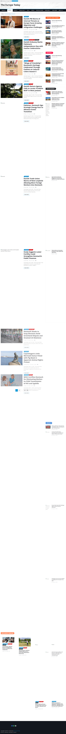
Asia (28, 10)
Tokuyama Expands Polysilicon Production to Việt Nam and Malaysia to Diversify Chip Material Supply (57, 62)
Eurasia (15, 10)
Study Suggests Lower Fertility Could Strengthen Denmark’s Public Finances (33, 255)
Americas (4, 10)
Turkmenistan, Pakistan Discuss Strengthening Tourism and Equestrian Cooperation (7, 649)
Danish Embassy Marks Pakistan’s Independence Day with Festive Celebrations (33, 45)
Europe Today (26, 29)
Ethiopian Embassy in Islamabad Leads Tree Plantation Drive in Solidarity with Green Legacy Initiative (58, 105)
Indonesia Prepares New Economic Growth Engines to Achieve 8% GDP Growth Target (58, 68)
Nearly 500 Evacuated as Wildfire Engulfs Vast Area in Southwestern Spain (58, 98)
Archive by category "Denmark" (10, 13)
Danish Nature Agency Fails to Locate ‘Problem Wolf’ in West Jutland (33, 88)
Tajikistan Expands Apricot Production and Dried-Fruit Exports (57, 80)
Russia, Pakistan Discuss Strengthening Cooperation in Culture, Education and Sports (41, 714)
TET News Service (26, 357)
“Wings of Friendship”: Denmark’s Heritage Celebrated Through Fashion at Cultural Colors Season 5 (33, 67)
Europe (9, 10)
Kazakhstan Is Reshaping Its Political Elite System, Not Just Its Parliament (58, 37)
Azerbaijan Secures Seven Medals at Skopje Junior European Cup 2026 (58, 483)
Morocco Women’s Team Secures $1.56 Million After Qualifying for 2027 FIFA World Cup (58, 330)
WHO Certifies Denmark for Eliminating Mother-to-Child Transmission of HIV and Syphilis (33, 374)
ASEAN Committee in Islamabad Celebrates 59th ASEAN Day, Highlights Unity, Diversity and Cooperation (57, 712)
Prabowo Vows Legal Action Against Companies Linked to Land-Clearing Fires (57, 92)
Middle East (22, 10)
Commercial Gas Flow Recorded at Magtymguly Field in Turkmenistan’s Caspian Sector (58, 74)
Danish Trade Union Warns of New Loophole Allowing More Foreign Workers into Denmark (33, 181)
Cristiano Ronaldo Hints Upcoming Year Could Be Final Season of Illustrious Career (57, 336)
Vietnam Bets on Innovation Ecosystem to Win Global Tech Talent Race (57, 251)
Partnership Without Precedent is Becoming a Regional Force (58, 26)
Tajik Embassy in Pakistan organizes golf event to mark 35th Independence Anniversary (24, 653)
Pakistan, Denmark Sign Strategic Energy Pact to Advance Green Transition (33, 108)
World (32, 10)
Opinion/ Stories (39, 10)
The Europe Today (10, 4)
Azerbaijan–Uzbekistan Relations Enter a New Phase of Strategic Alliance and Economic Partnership (58, 44)
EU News (25, 50)
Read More (26, 36)
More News (47, 10)
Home (2, 13)
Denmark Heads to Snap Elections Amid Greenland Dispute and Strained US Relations (33, 328)
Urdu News (54, 10)
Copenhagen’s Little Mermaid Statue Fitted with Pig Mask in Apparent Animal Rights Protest (33, 350)
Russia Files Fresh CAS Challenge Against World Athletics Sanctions (58, 410)
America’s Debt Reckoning (57, 20)
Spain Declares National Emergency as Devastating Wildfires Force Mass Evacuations (58, 178)
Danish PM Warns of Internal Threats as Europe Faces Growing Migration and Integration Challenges (33, 23)
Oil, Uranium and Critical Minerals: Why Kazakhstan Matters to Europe (57, 31)
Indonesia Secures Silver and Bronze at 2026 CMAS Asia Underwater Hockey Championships (57, 557)
